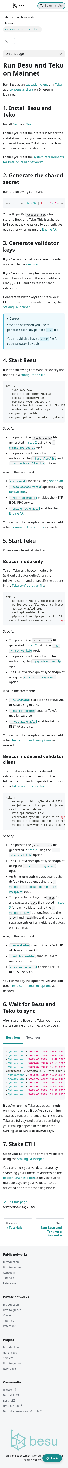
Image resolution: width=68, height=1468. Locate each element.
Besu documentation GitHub (21, 1411)
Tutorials (8, 1278)
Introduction (11, 1262)
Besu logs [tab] (13, 1037)
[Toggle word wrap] (53, 203)
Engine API (49, 229)
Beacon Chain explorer (19, 1178)
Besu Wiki (9, 1395)
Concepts (9, 1272)
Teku (58, 84)
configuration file (33, 375)
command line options (28, 527)
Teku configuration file (28, 585)
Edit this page (17, 1202)
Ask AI (54, 1458)
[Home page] (6, 17)
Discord (8, 1390)
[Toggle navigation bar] (6, 6)
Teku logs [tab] (33, 1037)
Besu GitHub (11, 1406)
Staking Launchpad (16, 307)
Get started (10, 1352)
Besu (15, 124)
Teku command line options (31, 740)
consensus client (21, 89)
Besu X (7, 1400)
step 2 (32, 442)
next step (32, 264)
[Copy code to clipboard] (60, 203)
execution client (37, 84)
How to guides (12, 1267)
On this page (14, 54)
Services (8, 1358)
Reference (9, 1283)
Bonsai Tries (17, 492)
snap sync (56, 481)
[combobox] (51, 6)
